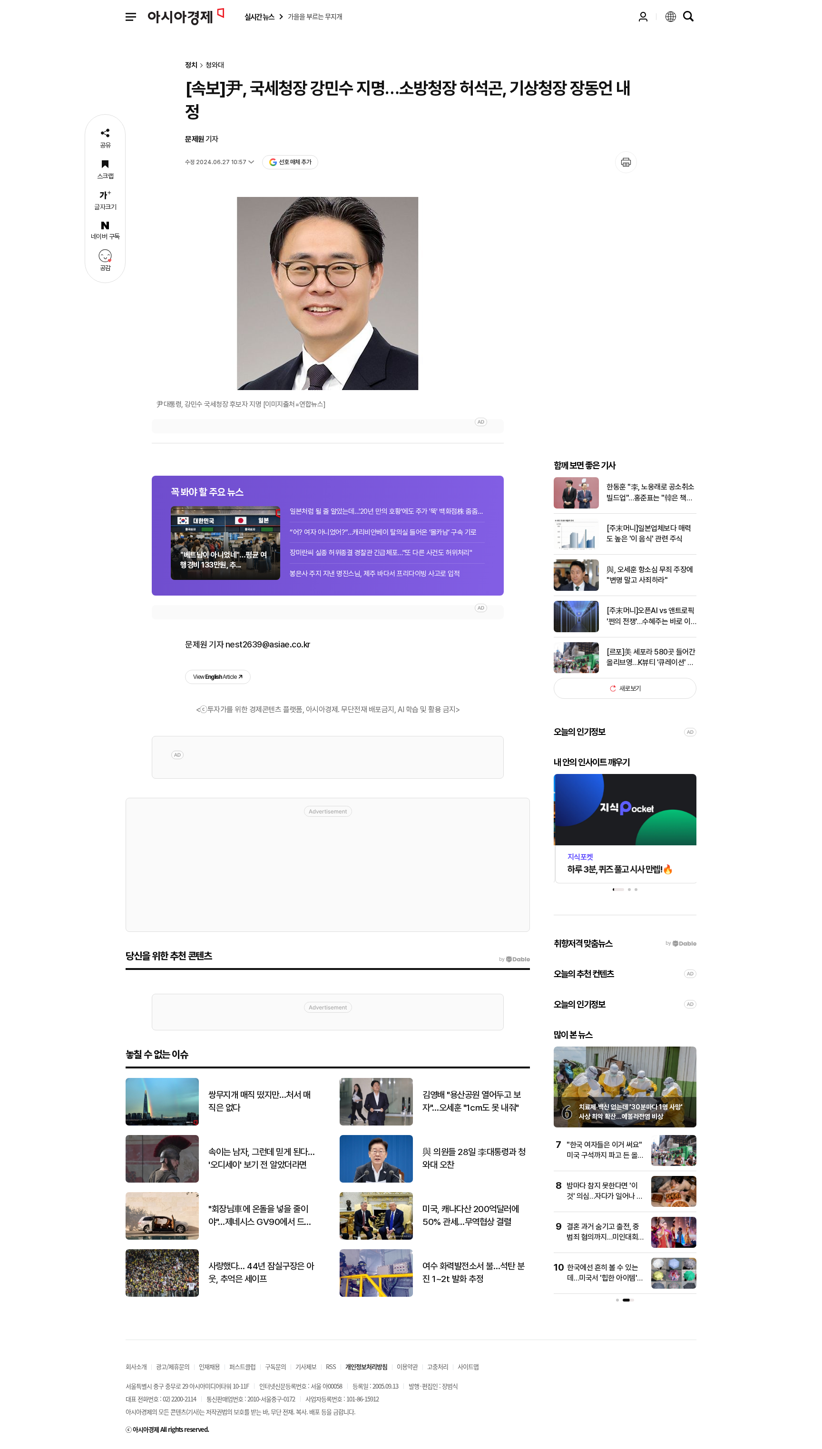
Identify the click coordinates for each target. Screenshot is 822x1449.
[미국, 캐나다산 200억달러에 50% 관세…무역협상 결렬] (376, 1237)
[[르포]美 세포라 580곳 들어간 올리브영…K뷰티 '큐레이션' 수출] (576, 671)
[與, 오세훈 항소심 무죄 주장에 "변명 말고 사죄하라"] (576, 588)
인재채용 (209, 1366)
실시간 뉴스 (259, 16)
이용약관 (407, 1366)
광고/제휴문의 (172, 1366)
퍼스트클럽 (242, 1366)
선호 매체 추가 (295, 162)
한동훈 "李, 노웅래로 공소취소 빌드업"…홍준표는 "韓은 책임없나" (651, 492)
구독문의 (275, 1366)
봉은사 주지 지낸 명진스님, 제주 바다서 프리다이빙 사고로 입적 (375, 573)
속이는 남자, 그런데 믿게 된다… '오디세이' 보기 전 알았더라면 (261, 1158)
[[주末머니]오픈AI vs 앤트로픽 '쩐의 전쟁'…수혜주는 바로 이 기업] (576, 630)
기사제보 (305, 1366)
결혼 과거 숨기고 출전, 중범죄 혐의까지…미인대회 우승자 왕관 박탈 (603, 1237)
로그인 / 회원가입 (643, 17)
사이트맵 (468, 1366)
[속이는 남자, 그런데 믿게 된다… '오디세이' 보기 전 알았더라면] (162, 1180)
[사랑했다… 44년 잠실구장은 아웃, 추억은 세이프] (162, 1294)
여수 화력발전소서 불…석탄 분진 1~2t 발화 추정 (473, 1272)
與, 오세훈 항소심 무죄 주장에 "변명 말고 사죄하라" (650, 575)
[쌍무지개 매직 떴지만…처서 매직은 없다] (162, 1123)
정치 (191, 65)
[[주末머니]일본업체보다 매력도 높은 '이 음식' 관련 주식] (576, 547)
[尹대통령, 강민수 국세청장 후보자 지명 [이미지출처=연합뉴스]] (328, 293)
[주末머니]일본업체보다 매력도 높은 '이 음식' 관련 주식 (649, 533)
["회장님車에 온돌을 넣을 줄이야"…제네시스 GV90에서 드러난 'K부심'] (162, 1237)
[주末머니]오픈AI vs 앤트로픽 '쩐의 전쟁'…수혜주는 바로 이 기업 (650, 616)
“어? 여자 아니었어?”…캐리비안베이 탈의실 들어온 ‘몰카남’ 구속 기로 (383, 532)
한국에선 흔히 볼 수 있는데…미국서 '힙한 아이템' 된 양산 (602, 1278)
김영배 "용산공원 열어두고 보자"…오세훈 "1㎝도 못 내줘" (471, 1101)
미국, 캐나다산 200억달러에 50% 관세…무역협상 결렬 (470, 1215)
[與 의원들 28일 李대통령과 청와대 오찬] (376, 1180)
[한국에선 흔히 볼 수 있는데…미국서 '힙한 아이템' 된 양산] (673, 1286)
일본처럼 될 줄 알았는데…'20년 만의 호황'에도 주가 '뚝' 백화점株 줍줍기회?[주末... (387, 511)
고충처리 (437, 1366)
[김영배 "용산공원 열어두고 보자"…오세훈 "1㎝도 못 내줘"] (376, 1123)
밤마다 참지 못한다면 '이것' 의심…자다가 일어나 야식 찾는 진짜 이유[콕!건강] (605, 1196)
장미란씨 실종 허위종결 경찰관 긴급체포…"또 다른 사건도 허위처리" (381, 552)
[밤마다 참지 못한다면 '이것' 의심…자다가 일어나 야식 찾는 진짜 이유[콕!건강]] (673, 1204)
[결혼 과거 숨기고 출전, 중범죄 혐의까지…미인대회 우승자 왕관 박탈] (673, 1245)
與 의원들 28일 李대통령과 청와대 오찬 (474, 1158)
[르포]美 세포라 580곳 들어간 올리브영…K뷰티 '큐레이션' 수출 (651, 657)
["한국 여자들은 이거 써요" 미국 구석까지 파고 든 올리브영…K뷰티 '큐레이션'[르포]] (673, 1163)
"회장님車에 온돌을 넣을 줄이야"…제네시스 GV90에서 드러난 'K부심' (260, 1216)
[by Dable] (514, 959)
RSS (331, 1366)
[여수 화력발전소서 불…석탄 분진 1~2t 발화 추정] (376, 1294)
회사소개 (136, 1366)
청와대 (215, 65)
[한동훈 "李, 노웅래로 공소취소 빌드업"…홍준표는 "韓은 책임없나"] (576, 506)
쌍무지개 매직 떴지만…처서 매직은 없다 (259, 1101)
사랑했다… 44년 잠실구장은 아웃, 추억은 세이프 (261, 1272)
